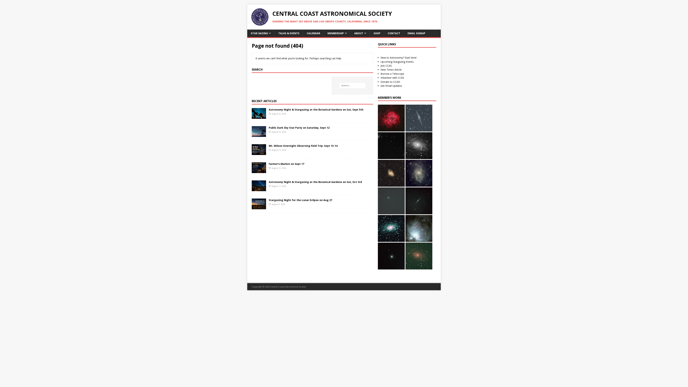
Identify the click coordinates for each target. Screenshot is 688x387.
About (358, 33)
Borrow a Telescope (392, 73)
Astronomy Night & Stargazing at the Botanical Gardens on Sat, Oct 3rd (315, 182)
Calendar (313, 33)
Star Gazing (259, 33)
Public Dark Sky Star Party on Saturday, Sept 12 (299, 127)
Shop (377, 33)
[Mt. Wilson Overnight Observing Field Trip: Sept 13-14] (259, 152)
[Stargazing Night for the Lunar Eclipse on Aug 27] (259, 207)
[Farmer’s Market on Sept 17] (259, 171)
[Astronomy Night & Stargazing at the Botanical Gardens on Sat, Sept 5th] (259, 116)
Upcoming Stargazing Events (397, 61)
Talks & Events (288, 33)
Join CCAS (386, 65)
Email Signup (416, 33)
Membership (336, 33)
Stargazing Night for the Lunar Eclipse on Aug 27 (300, 200)
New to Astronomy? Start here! (399, 57)
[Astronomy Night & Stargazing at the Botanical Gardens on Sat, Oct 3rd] (259, 189)
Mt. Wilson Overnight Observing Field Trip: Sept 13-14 (303, 145)
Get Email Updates (391, 85)
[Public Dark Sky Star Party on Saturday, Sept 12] (259, 134)
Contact (394, 33)
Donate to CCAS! (390, 81)
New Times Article (391, 69)
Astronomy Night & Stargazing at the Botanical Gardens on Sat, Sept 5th (316, 109)
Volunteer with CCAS (392, 77)
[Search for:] (352, 86)
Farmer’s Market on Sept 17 (286, 164)
